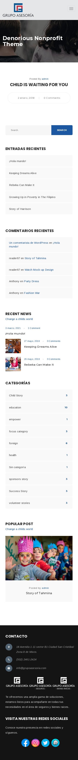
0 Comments (53, 341)
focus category (18, 431)
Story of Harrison (20, 208)
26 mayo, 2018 (32, 359)
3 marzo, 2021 (13, 328)
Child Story (16, 395)
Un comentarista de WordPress (28, 242)
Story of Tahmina (35, 258)
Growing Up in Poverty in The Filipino (32, 197)
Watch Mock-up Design (39, 269)
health (13, 455)
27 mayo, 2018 (32, 341)
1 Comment (34, 328)
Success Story (18, 491)
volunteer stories (19, 502)
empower (15, 419)
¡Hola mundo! (17, 161)
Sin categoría (17, 467)
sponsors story (18, 479)
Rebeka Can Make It (21, 184)
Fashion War (32, 292)
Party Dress (31, 281)
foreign (13, 443)
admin (45, 79)
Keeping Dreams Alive (22, 173)
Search (62, 130)
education (15, 407)
